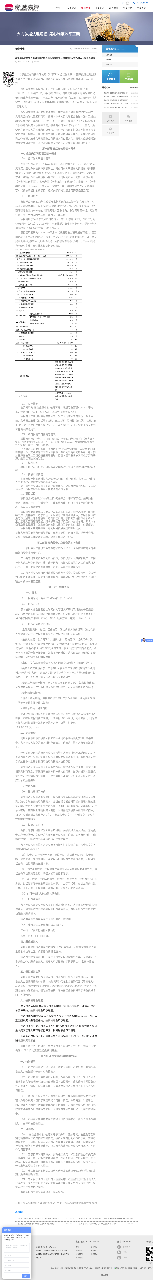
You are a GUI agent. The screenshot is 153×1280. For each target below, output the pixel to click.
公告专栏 (20, 48)
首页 (57, 8)
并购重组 (128, 121)
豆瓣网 (125, 1257)
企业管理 (110, 133)
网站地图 (104, 1275)
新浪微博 (126, 1247)
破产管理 (110, 121)
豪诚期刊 (111, 79)
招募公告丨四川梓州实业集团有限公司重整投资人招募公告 (97, 1224)
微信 (125, 1252)
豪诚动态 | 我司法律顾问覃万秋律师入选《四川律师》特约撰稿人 (38, 1218)
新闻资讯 (87, 49)
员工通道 (79, 1258)
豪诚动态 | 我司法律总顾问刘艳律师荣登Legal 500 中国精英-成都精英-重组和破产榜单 (106, 1218)
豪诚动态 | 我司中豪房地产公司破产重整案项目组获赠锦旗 (36, 1224)
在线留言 (129, 79)
